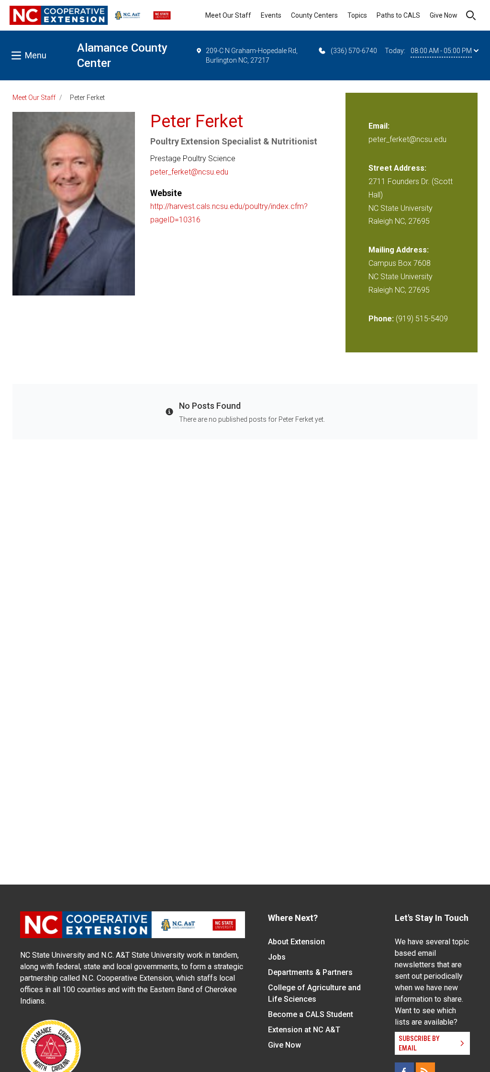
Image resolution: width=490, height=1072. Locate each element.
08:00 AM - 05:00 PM (441, 51)
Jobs (277, 957)
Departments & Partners (310, 972)
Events (271, 15)
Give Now (443, 15)
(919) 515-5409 (422, 318)
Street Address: (397, 168)
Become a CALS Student (310, 1014)
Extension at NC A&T (304, 1029)
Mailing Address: (398, 249)
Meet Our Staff (228, 15)
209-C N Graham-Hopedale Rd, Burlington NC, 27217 (252, 55)
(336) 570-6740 (354, 51)
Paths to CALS (398, 15)
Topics (357, 15)
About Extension (296, 941)
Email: (379, 126)
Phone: (381, 318)
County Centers (314, 15)
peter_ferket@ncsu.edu (189, 171)
